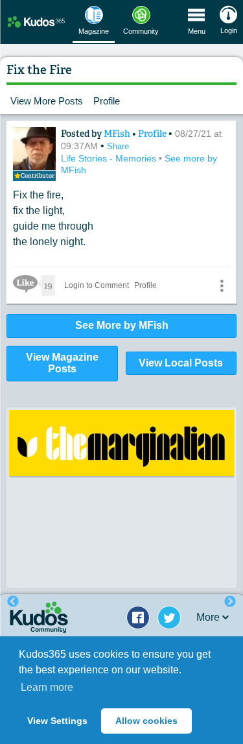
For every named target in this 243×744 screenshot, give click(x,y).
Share (118, 146)
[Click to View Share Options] (221, 285)
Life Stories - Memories (110, 158)
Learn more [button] (47, 687)
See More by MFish (121, 325)
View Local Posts (181, 362)
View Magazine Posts (62, 363)
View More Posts (46, 100)
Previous (12, 601)
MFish (118, 133)
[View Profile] (34, 148)
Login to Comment (96, 285)
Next (230, 601)
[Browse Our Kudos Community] (36, 22)
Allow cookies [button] (146, 720)
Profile (106, 100)
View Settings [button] (57, 720)
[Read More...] (121, 443)
